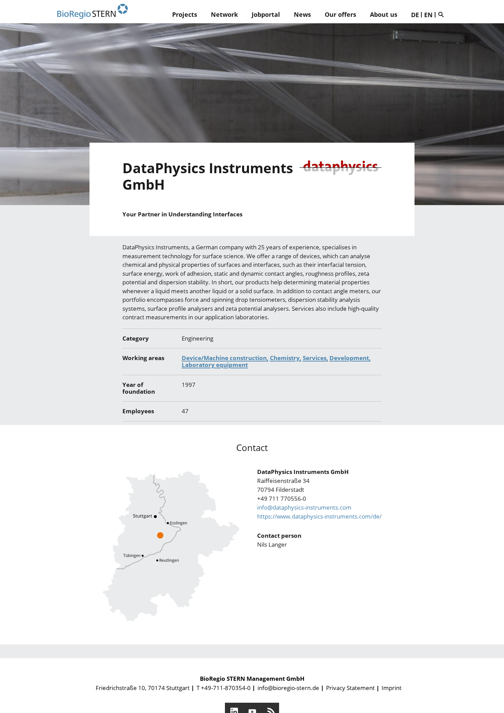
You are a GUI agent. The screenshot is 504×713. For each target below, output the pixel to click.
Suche (442, 14)
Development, (350, 358)
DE (415, 15)
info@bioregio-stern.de (288, 688)
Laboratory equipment (215, 365)
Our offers (340, 14)
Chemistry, (285, 358)
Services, (315, 358)
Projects (184, 14)
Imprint (391, 688)
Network (224, 14)
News (302, 14)
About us (383, 14)
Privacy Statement (350, 688)
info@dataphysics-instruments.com (304, 507)
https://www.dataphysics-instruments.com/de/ (319, 516)
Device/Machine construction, (225, 358)
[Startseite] (93, 11)
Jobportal (266, 14)
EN (428, 15)
